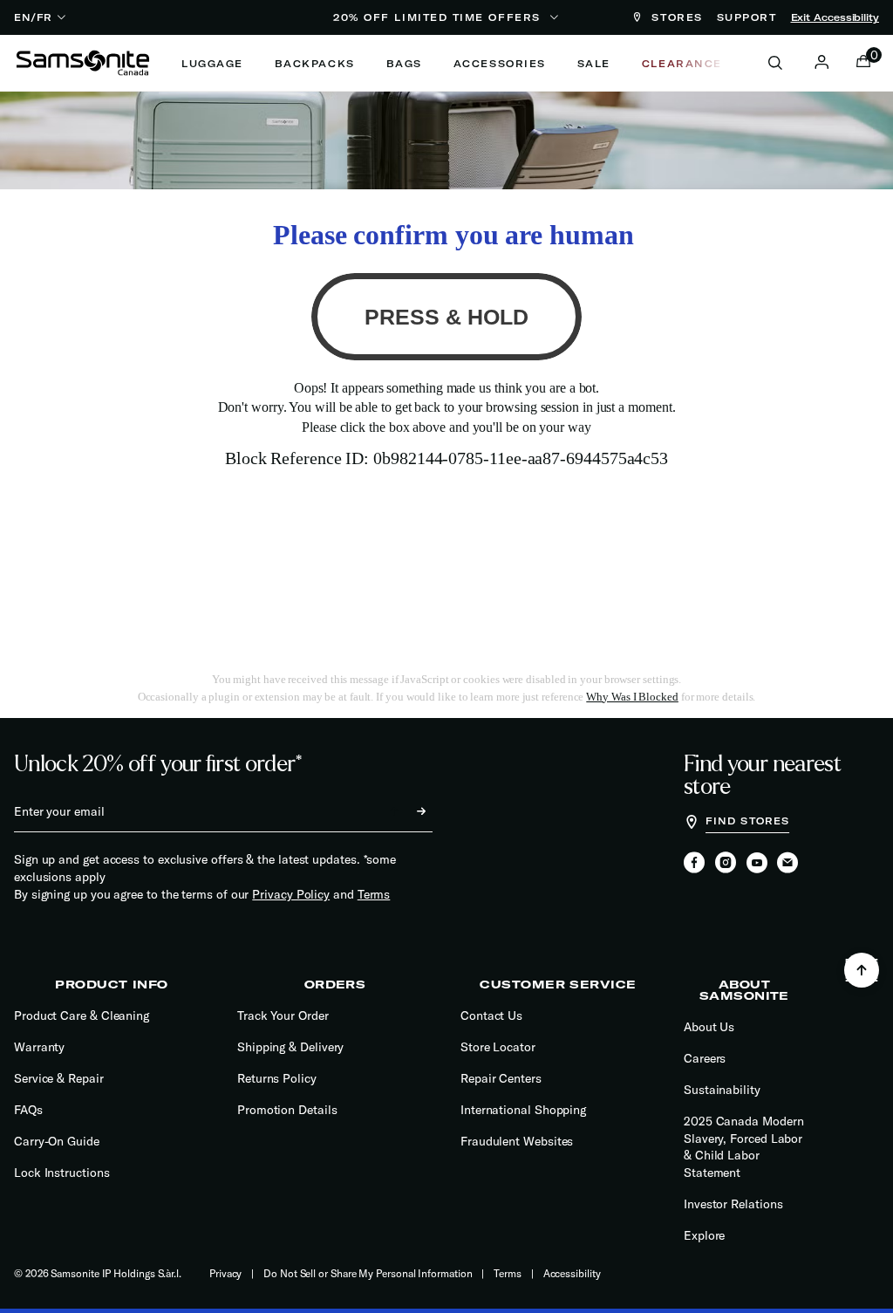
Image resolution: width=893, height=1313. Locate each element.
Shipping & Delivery (290, 1047)
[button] (821, 62)
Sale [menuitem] (593, 64)
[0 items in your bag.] (863, 63)
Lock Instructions (62, 1172)
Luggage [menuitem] (212, 64)
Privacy (225, 1273)
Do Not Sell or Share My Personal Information (367, 1273)
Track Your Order (283, 1015)
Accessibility (572, 1273)
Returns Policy (277, 1078)
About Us (709, 1027)
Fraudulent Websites (516, 1141)
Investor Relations (733, 1204)
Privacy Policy (291, 894)
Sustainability (722, 1090)
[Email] (787, 864)
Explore (704, 1235)
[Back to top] (861, 970)
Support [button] (747, 17)
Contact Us (491, 1015)
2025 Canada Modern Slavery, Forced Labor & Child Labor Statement (744, 1146)
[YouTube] (756, 864)
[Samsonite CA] (83, 63)
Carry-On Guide (56, 1141)
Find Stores (747, 821)
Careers (705, 1058)
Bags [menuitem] (404, 64)
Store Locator (497, 1047)
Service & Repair (59, 1078)
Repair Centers (501, 1078)
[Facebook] (694, 864)
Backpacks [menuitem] (315, 64)
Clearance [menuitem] (682, 64)
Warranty (39, 1047)
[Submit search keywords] (775, 63)
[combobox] (784, 63)
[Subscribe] (405, 811)
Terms (374, 894)
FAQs (28, 1110)
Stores (674, 17)
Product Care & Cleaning (81, 1015)
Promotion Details (287, 1110)
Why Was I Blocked (632, 696)
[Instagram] (725, 864)
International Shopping (523, 1110)
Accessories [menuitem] (499, 64)
